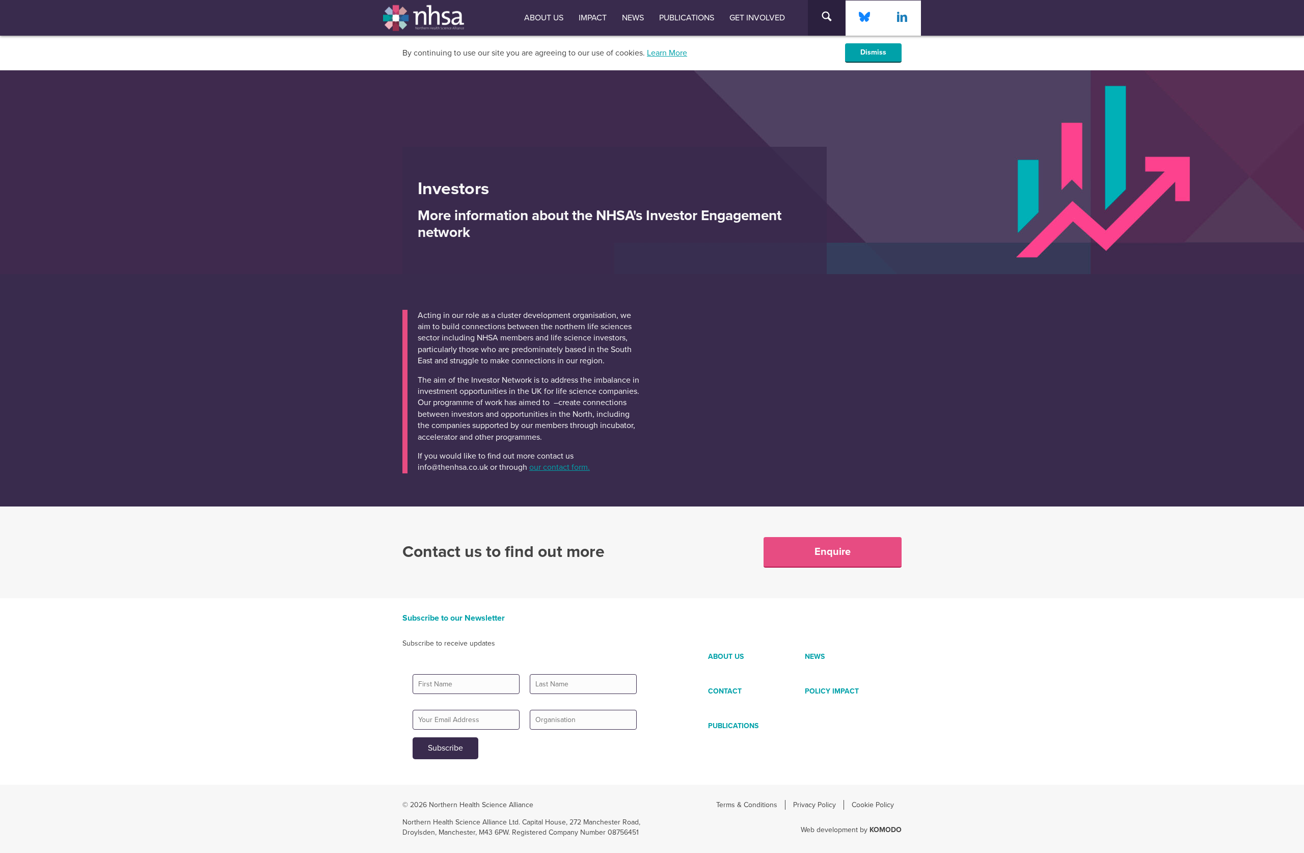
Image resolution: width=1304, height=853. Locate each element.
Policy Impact (832, 691)
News (633, 18)
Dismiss (873, 52)
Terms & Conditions (746, 805)
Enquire (832, 552)
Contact (725, 691)
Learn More (667, 53)
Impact (593, 18)
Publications (686, 18)
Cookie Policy (873, 805)
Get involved (757, 18)
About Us (543, 18)
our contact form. (559, 467)
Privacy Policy (814, 805)
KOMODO (886, 829)
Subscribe (445, 748)
